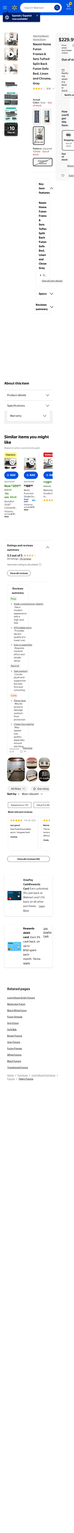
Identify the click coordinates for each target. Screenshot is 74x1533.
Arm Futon (13, 1023)
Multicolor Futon (16, 1004)
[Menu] (6, 8)
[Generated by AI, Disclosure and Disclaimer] (21, 751)
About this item (16, 383)
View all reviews (19, 573)
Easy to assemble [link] (23, 644)
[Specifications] (47, 406)
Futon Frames (14, 1048)
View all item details (52, 280)
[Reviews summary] (53, 88)
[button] (42, 188)
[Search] (57, 8)
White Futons (14, 1054)
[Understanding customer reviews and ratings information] (40, 564)
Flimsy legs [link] (20, 700)
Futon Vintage (14, 1016)
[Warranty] (45, 416)
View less (27, 747)
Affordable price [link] (22, 627)
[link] (44, 775)
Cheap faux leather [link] (24, 724)
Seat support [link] (21, 671)
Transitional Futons (17, 1067)
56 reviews (25, 558)
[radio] (37, 116)
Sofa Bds (12, 1029)
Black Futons (14, 1061)
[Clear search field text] (52, 7)
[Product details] (47, 395)
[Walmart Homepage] (14, 8)
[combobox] (41, 7)
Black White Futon (17, 1010)
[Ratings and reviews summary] (47, 546)
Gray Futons (13, 1042)
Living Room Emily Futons (21, 997)
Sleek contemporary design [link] (28, 603)
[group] (48, 88)
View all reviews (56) (28, 859)
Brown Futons (14, 1035)
